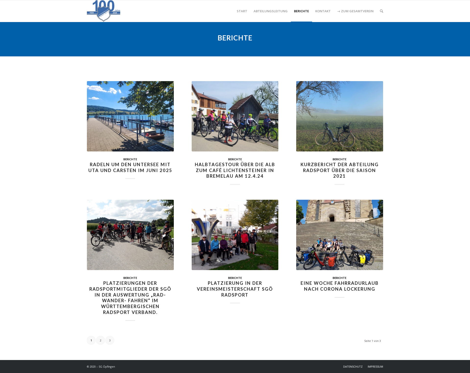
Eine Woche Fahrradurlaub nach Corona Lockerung (340, 286)
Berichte (130, 159)
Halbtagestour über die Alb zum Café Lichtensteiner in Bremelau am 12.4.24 (235, 170)
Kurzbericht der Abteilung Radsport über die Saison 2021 (340, 170)
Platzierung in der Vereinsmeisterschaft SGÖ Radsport (235, 288)
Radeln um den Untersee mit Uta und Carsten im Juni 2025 (130, 167)
